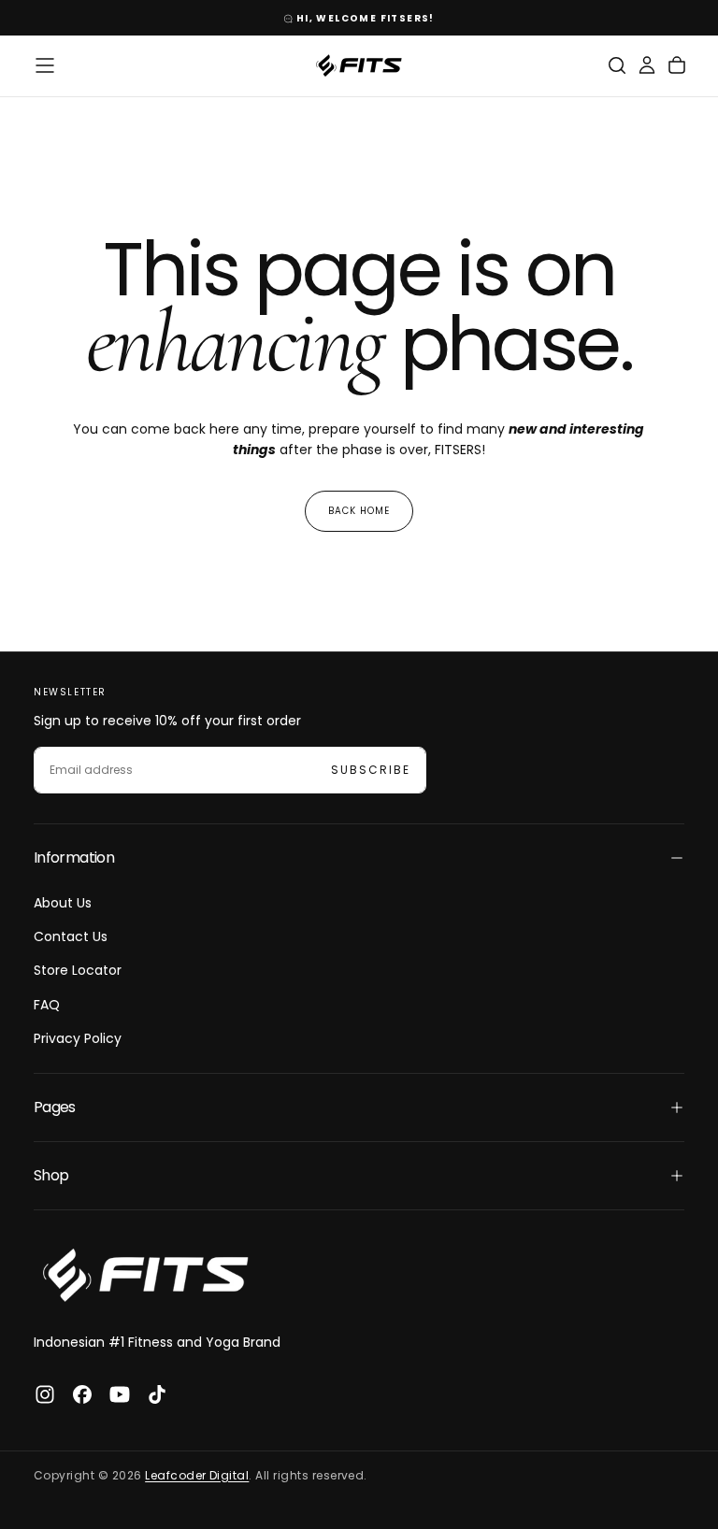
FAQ (47, 1004)
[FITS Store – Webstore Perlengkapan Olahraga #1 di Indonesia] (146, 1275)
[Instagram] (45, 1394)
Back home (359, 511)
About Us (63, 902)
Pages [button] (55, 1107)
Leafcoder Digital (197, 1475)
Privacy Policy (78, 1038)
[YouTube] (119, 1394)
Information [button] (74, 857)
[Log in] (647, 65)
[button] (45, 65)
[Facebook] (82, 1394)
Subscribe (370, 770)
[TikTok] (157, 1394)
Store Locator (78, 970)
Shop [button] (51, 1175)
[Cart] (677, 65)
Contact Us (71, 936)
